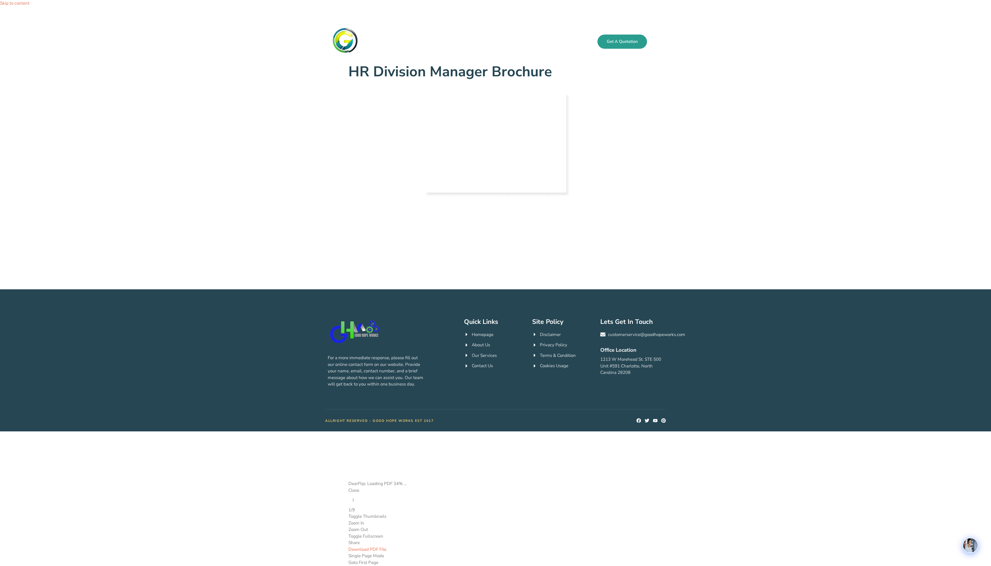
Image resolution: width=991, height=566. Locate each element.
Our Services (442, 41)
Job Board (472, 41)
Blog (495, 41)
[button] (659, 42)
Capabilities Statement (558, 41)
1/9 (351, 510)
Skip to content (14, 3)
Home (415, 41)
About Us (518, 41)
